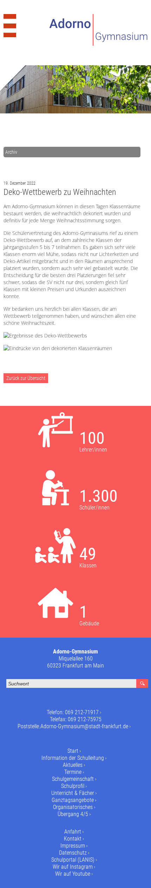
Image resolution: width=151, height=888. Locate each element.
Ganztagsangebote (73, 800)
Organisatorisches (73, 807)
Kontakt (72, 838)
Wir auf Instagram (73, 866)
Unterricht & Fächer (72, 793)
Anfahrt (72, 831)
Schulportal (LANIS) (72, 859)
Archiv (11, 152)
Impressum (72, 845)
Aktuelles (73, 765)
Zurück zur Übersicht (25, 378)
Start (72, 751)
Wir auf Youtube (72, 873)
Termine (72, 772)
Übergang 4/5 (73, 814)
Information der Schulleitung (72, 758)
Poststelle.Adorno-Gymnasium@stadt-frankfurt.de (73, 726)
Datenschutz (73, 852)
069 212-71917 (82, 712)
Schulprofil (72, 786)
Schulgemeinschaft (73, 779)
